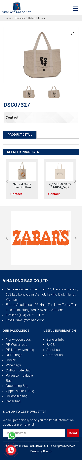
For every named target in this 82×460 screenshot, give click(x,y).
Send (73, 433)
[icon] (12, 435)
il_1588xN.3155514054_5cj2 (27, 186)
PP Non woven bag (20, 350)
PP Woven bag (16, 345)
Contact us (54, 355)
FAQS (50, 345)
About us (53, 350)
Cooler (10, 360)
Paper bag (13, 401)
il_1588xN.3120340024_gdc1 (65, 186)
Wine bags (13, 365)
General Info (55, 339)
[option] (28, 92)
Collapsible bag (16, 396)
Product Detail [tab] (20, 134)
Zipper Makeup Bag (20, 391)
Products (20, 18)
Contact (12, 117)
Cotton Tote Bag (36, 18)
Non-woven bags (18, 339)
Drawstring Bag (17, 386)
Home (8, 18)
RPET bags (14, 355)
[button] (7, 181)
